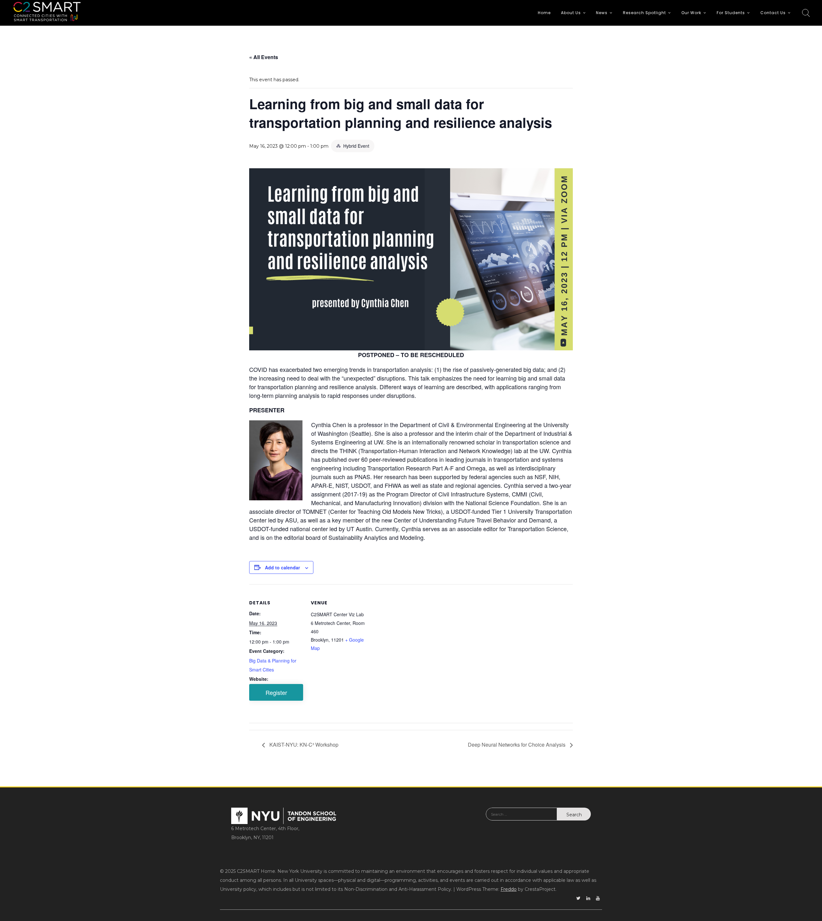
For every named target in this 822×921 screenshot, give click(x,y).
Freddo (509, 889)
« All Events (263, 57)
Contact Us (773, 12)
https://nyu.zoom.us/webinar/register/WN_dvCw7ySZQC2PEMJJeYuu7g (276, 692)
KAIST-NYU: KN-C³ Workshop (303, 744)
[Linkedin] (588, 898)
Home (544, 12)
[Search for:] (521, 819)
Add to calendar (282, 567)
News (602, 12)
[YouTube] (598, 898)
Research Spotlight (644, 12)
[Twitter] (578, 898)
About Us (571, 12)
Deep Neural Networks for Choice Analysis (517, 744)
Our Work (691, 12)
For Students (731, 12)
